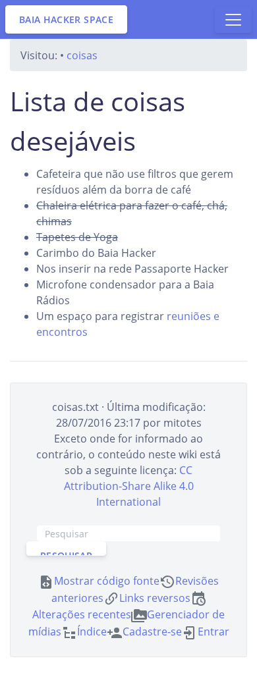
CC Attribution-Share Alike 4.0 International (129, 486)
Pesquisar (66, 552)
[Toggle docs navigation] (233, 20)
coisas (82, 55)
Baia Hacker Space (66, 19)
